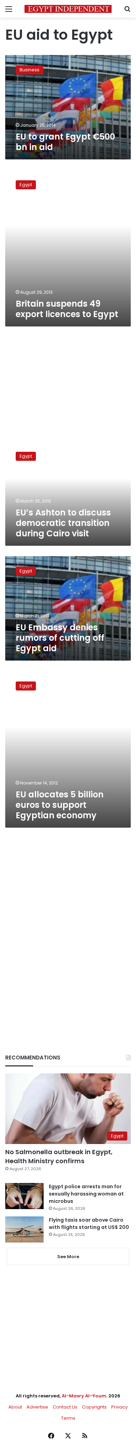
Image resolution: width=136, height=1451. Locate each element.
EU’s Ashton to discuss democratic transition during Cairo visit (63, 523)
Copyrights (94, 1407)
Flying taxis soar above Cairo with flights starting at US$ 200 (89, 1223)
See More (68, 1256)
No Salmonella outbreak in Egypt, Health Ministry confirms (59, 1156)
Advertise (37, 1407)
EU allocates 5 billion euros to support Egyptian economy (60, 805)
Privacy (119, 1407)
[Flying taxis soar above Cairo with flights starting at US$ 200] (24, 1229)
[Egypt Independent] (68, 9)
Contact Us (65, 1407)
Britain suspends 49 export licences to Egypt (67, 309)
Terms (68, 1418)
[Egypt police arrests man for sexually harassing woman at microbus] (24, 1196)
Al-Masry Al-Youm (84, 1396)
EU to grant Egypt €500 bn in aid (65, 142)
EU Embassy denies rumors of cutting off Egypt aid (60, 638)
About (15, 1407)
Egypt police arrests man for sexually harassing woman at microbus (86, 1194)
